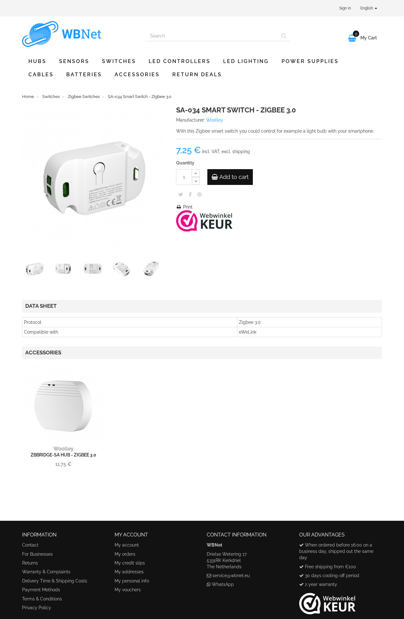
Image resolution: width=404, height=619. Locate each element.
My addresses (129, 571)
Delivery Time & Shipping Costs (54, 580)
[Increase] (195, 173)
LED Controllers (180, 61)
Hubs (37, 61)
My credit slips (130, 562)
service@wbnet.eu (231, 575)
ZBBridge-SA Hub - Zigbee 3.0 (63, 454)
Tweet (180, 194)
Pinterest (199, 194)
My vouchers (128, 589)
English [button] (367, 8)
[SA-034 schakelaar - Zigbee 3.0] (36, 270)
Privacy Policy (36, 607)
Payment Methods (41, 589)
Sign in (345, 8)
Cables (41, 74)
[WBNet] (79, 34)
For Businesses (37, 554)
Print (187, 206)
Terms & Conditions (42, 598)
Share (190, 194)
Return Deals (197, 74)
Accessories (137, 74)
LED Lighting (246, 61)
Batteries (84, 74)
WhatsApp (223, 584)
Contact (30, 544)
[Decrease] (196, 181)
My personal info (132, 580)
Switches (119, 61)
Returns (30, 562)
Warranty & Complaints (46, 571)
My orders (125, 554)
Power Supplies (310, 61)
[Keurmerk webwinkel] (327, 601)
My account (127, 544)
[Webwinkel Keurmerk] (204, 220)
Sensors (74, 61)
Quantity (185, 162)
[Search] (284, 36)
